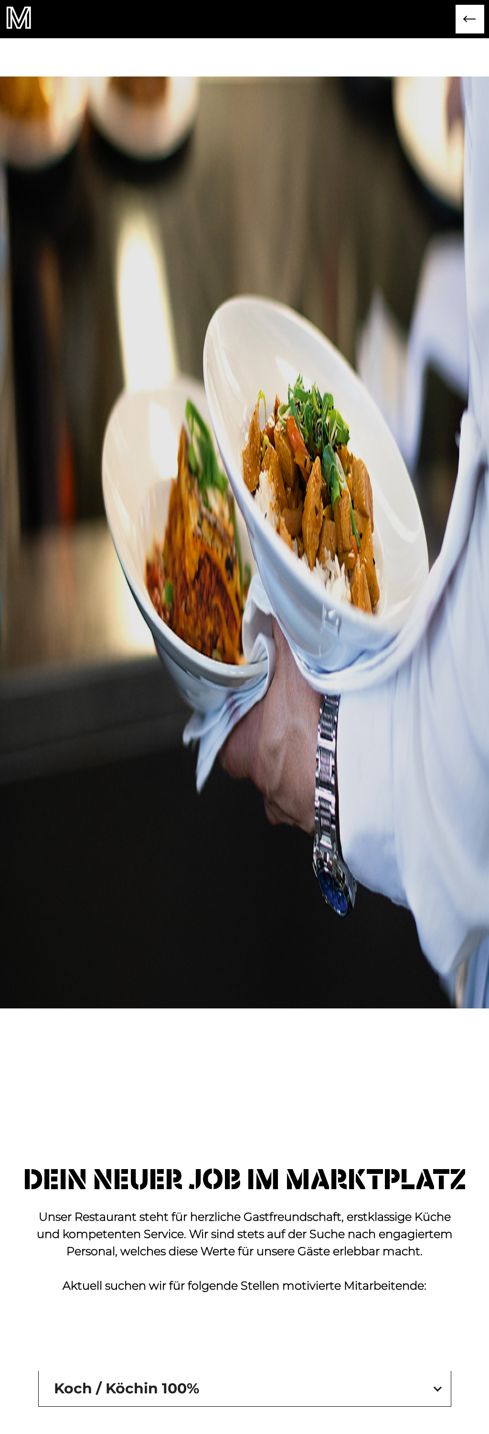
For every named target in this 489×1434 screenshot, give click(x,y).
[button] (245, 1388)
